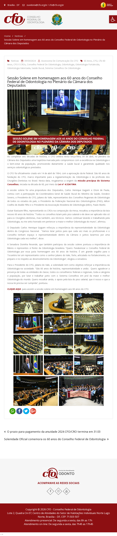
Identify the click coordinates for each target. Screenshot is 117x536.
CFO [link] (95, 60)
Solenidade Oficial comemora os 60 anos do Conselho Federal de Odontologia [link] (55, 439)
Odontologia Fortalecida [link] (87, 64)
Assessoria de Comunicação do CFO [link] (59, 60)
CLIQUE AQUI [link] (14, 289)
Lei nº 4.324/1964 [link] (67, 184)
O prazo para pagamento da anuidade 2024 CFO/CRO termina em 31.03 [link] (53, 431)
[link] (113, 19)
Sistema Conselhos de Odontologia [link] (62, 68)
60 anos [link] (88, 60)
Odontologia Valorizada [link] (18, 68)
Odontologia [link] (68, 64)
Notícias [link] (15, 60)
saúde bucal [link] (38, 68)
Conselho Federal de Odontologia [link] (44, 64)
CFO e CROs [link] (20, 64)
